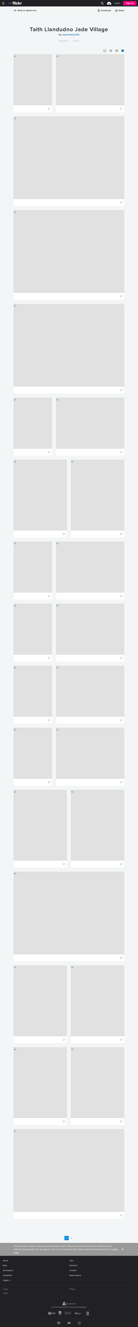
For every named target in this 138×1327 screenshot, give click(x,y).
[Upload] (109, 3)
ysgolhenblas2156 (70, 34)
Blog (5, 1265)
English (6, 1280)
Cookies (73, 1270)
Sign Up (130, 3)
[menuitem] (102, 3)
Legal (5, 1289)
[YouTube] (69, 1323)
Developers (8, 1270)
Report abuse (75, 1275)
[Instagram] (79, 1323)
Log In (117, 3)
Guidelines (7, 1275)
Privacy (72, 1289)
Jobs (71, 1260)
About (5, 1260)
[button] (104, 10)
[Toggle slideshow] (104, 50)
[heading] (15, 3)
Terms (5, 1293)
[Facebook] (58, 1323)
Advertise (73, 1265)
